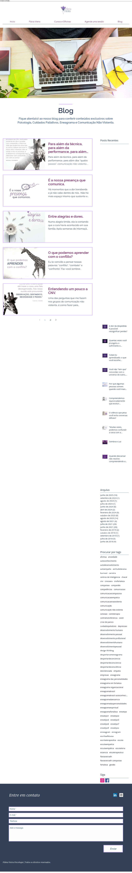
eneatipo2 (114, 716)
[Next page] (55, 319)
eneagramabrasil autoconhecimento (114, 695)
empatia (117, 671)
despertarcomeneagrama (111, 654)
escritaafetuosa (107, 736)
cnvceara (109, 581)
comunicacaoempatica (110, 597)
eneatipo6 (104, 724)
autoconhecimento (108, 561)
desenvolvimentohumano (111, 642)
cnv (101, 581)
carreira (112, 573)
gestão (112, 764)
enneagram (105, 732)
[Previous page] (39, 319)
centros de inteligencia (110, 577)
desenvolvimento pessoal (111, 634)
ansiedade (112, 557)
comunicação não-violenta (111, 610)
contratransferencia (108, 618)
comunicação (106, 606)
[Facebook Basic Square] (107, 780)
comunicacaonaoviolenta (111, 601)
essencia (104, 752)
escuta (120, 740)
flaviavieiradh (106, 756)
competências (106, 589)
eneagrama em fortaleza (110, 683)
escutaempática (107, 748)
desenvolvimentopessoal (111, 646)
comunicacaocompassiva (111, 593)
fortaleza (104, 764)
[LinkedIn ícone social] (115, 795)
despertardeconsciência (110, 667)
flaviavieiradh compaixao (111, 760)
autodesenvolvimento (109, 565)
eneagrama (115, 675)
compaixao (105, 585)
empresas (104, 675)
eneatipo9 (104, 728)
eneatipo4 (104, 720)
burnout (103, 573)
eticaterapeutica (116, 752)
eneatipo (123, 711)
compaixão (115, 585)
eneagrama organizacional (111, 687)
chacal (124, 577)
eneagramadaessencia (110, 699)
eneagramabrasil (107, 691)
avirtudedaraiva (119, 569)
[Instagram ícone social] (102, 780)
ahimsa (103, 557)
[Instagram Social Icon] (121, 795)
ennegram (116, 732)
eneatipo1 (104, 716)
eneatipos (114, 728)
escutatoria (120, 748)
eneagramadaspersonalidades (113, 703)
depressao (122, 626)
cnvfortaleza (119, 581)
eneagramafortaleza (109, 711)
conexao (103, 614)
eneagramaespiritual (109, 707)
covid (121, 618)
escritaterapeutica (108, 740)
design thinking (107, 650)
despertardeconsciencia (110, 663)
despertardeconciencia (110, 658)
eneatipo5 (114, 720)
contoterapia (114, 614)
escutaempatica (107, 744)
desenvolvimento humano (111, 630)
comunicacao (119, 589)
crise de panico (106, 622)
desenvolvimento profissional (113, 638)
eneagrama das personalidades (114, 679)
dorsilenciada (106, 671)
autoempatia (105, 569)
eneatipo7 (114, 724)
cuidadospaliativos (108, 626)
